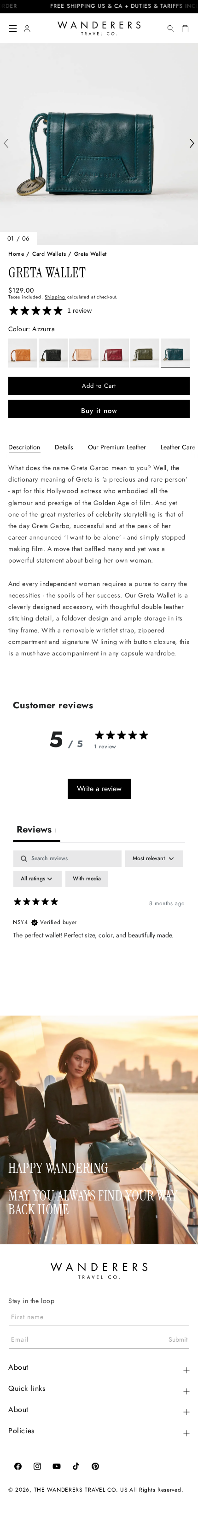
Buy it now (99, 411)
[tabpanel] (99, 569)
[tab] (24, 447)
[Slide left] (6, 144)
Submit (178, 1339)
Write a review (99, 788)
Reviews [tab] (37, 829)
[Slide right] (192, 144)
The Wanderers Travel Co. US (81, 1490)
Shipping (55, 296)
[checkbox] (86, 879)
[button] (12, 28)
